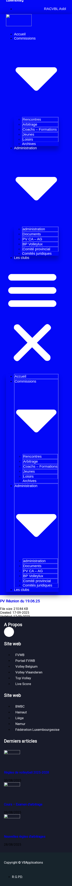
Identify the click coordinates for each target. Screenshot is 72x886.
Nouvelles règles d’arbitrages (24, 836)
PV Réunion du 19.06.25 (20, 601)
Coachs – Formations (40, 129)
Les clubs (21, 258)
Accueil (20, 34)
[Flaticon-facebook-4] (9, 632)
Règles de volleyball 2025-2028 (26, 772)
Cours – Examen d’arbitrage (23, 804)
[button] (54, 9)
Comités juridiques (37, 254)
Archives (29, 144)
